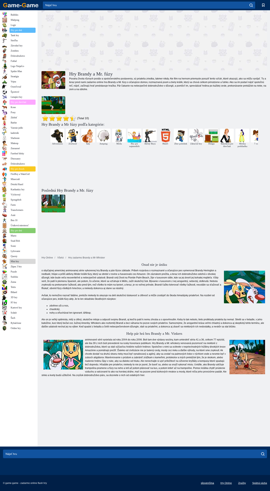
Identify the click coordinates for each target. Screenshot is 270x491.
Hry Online (226, 483)
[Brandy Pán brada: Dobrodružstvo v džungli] (53, 105)
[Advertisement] (98, 40)
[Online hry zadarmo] (21, 5)
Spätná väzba (259, 483)
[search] (251, 5)
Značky (242, 483)
